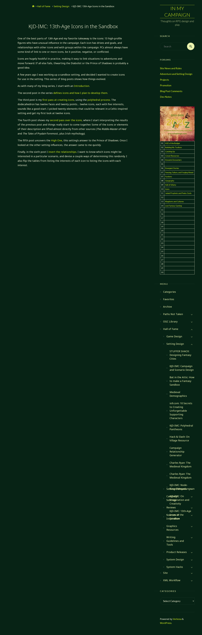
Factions (168, 176)
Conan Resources (172, 156)
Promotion (165, 85)
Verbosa (177, 619)
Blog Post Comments (171, 91)
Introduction (81, 86)
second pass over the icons (66, 120)
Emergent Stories (172, 168)
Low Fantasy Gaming (173, 206)
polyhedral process (98, 99)
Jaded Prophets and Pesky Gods (178, 193)
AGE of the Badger (172, 143)
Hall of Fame (43, 6)
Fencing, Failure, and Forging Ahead (179, 172)
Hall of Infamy (170, 185)
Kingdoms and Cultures (174, 201)
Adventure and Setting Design (176, 73)
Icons (167, 189)
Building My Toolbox (173, 147)
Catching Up (170, 151)
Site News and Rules (171, 68)
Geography (169, 181)
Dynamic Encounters (173, 160)
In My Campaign (177, 11)
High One (56, 140)
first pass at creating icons (58, 99)
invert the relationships (62, 151)
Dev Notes (166, 96)
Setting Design (61, 6)
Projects (164, 79)
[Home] (33, 6)
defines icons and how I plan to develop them (80, 93)
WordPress (165, 623)
